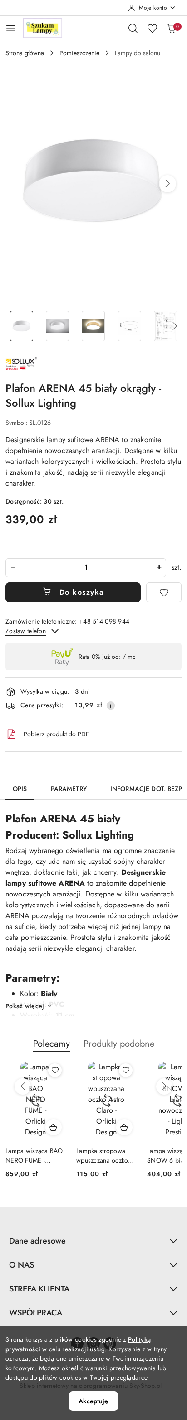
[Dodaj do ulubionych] (164, 592)
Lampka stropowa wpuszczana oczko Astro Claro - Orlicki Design (104, 1155)
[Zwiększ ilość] (159, 568)
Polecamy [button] (51, 1043)
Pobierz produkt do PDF (56, 734)
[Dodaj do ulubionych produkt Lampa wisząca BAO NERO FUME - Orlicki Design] (55, 1070)
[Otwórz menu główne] (10, 28)
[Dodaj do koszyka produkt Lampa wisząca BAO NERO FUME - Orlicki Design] (53, 1127)
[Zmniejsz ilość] (13, 568)
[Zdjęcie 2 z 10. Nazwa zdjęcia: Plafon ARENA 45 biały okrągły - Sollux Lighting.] (57, 326)
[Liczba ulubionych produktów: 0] (152, 28)
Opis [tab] (20, 788)
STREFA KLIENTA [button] (39, 1289)
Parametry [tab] (69, 788)
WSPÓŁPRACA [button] (35, 1313)
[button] (167, 183)
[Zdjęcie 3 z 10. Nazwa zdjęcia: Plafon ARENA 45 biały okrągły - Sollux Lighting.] (93, 326)
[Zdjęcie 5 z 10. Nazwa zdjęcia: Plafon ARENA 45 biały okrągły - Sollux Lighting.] (165, 326)
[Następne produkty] (164, 1086)
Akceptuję (93, 1401)
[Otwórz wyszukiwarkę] (133, 28)
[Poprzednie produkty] (23, 1086)
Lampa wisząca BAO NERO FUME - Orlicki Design (34, 1155)
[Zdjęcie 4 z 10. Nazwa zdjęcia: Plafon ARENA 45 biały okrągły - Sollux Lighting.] (129, 326)
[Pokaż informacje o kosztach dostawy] (111, 705)
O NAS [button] (21, 1265)
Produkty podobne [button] (119, 1043)
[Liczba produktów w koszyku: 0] (171, 28)
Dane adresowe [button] (37, 1241)
